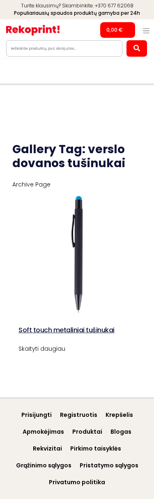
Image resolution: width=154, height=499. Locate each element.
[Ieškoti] (136, 48)
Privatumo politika (77, 482)
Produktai (87, 432)
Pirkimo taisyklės (95, 448)
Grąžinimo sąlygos (43, 465)
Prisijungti (36, 415)
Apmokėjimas (43, 432)
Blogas (120, 432)
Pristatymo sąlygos (109, 465)
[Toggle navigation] (146, 30)
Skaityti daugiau (41, 349)
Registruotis (78, 415)
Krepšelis (119, 415)
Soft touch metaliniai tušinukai (66, 330)
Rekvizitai (47, 448)
